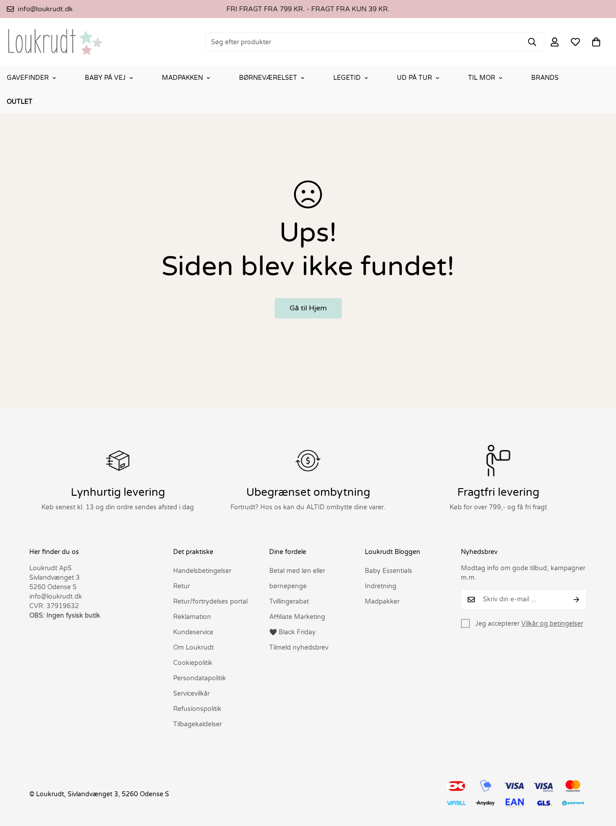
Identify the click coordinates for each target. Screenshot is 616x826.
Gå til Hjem (308, 308)
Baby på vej (105, 78)
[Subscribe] (576, 599)
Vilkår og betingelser (552, 624)
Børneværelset (268, 78)
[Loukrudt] (55, 42)
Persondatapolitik (199, 678)
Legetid (347, 78)
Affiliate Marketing (297, 617)
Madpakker (382, 601)
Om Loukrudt (193, 647)
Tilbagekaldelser (197, 724)
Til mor (481, 78)
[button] (596, 42)
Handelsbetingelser (202, 571)
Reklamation (192, 617)
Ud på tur (414, 78)
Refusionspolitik (197, 709)
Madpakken (182, 78)
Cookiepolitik (192, 663)
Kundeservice (193, 632)
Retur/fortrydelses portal (210, 601)
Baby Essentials (388, 571)
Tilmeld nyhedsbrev (298, 647)
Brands (545, 78)
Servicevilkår (191, 693)
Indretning (380, 586)
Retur (181, 586)
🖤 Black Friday (292, 632)
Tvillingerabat (289, 601)
